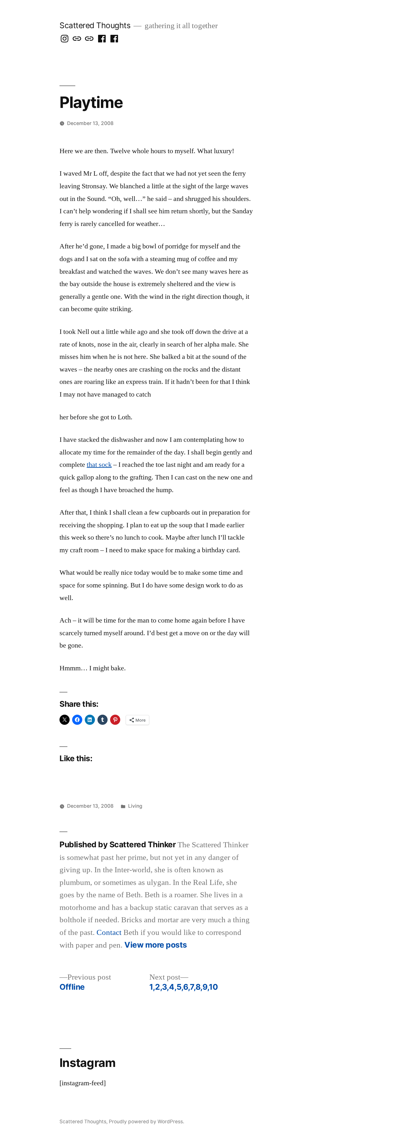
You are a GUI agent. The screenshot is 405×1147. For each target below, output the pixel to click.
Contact (109, 932)
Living (135, 806)
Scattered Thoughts (94, 25)
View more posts (155, 945)
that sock (99, 464)
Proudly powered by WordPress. (146, 1122)
